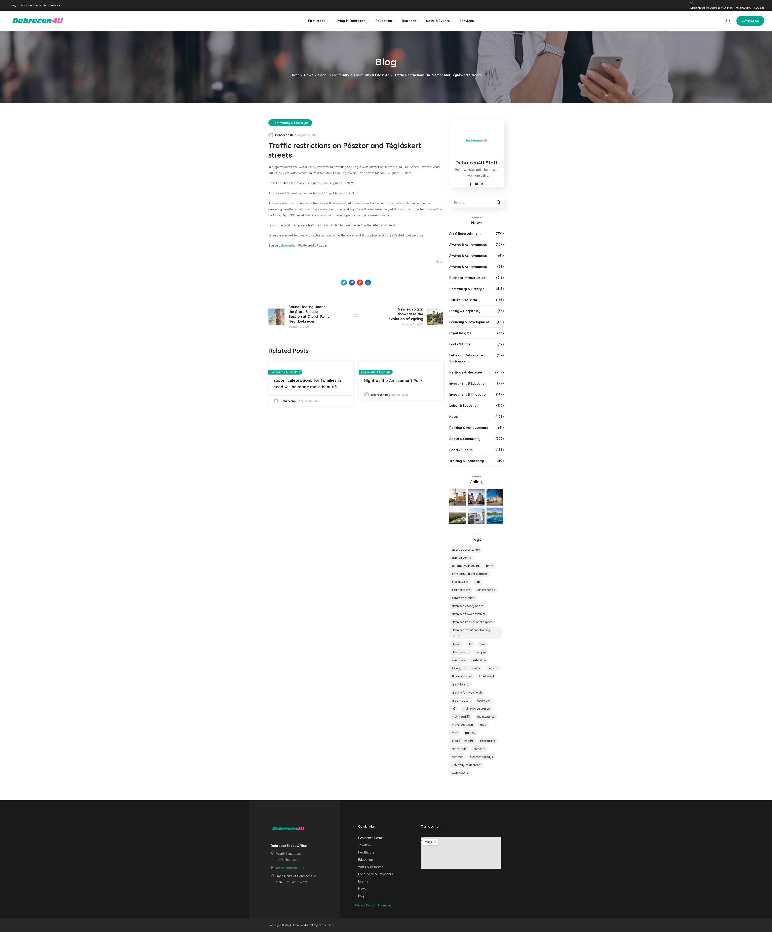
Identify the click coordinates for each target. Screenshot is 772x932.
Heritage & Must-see (465, 372)
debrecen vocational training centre (471, 633)
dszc (483, 644)
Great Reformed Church (467, 692)
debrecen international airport (472, 622)
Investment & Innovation (468, 394)
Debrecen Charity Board (467, 606)
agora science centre (466, 549)
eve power (459, 660)
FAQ (13, 5)
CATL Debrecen (461, 590)
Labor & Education (463, 406)
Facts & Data (459, 344)
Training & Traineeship (466, 461)
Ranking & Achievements (468, 428)
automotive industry (465, 566)
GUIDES (55, 5)
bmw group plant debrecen (470, 574)
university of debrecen (466, 765)
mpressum (386, 905)
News (308, 75)
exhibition (479, 660)
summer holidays (481, 757)
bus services (460, 582)
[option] (310, 383)
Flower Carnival (462, 676)
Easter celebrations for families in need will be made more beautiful (307, 383)
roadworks (459, 749)
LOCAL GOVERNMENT (33, 5)
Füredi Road (486, 676)
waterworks (460, 773)
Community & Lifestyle (371, 75)
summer (457, 757)
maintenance (485, 716)
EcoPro (481, 652)
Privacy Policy (365, 905)
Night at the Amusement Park (393, 380)
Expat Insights (460, 333)
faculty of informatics (466, 668)
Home (295, 75)
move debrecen (462, 725)
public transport (462, 741)
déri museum (460, 652)
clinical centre (486, 590)
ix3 (454, 708)
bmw (489, 566)
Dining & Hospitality (464, 311)
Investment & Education (468, 383)
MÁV (483, 725)
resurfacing (487, 741)
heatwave (484, 700)
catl (478, 582)
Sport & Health (461, 450)
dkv (469, 644)
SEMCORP (479, 749)
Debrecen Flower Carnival (468, 614)
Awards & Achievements (468, 245)
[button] (728, 21)
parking (470, 733)
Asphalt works (461, 557)
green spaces (461, 700)
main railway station (476, 708)
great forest (460, 684)
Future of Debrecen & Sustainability (466, 358)
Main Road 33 (461, 716)
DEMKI (456, 644)
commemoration (463, 598)
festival (492, 668)
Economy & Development (469, 322)
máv (455, 733)
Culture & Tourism (463, 300)
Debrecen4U (284, 135)
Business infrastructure (467, 278)
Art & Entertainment (465, 233)
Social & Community (333, 75)
